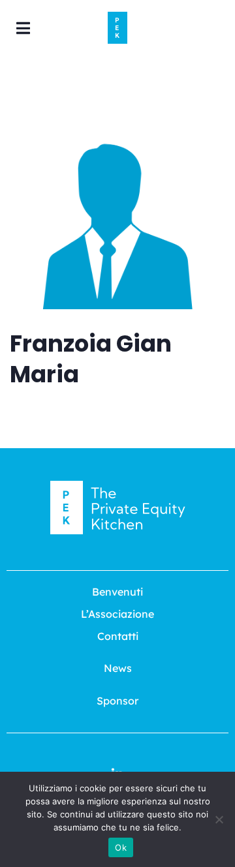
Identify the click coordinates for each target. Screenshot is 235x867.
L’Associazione (117, 613)
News (118, 668)
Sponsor (117, 700)
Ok (121, 847)
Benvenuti (117, 591)
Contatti (117, 636)
